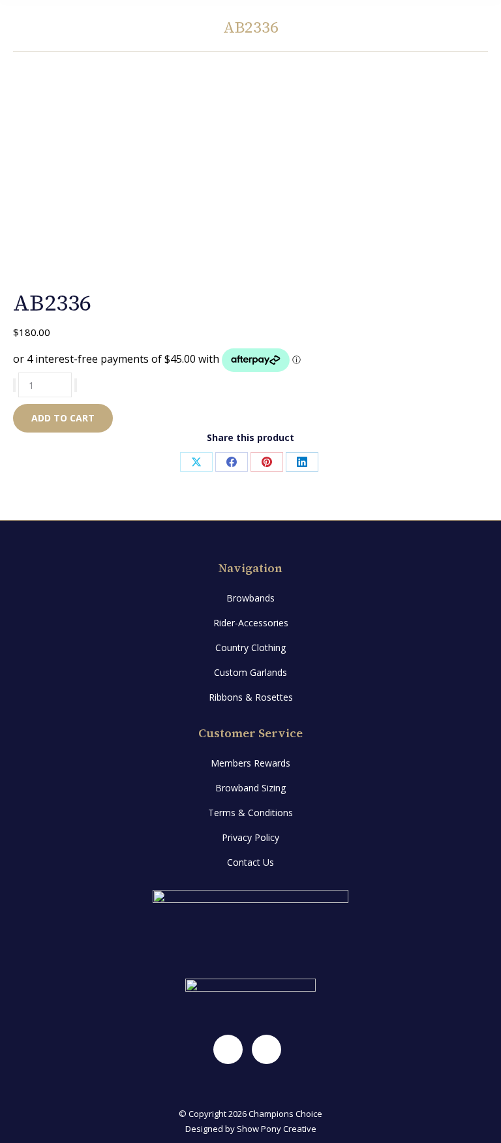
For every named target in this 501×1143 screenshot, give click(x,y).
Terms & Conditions (250, 812)
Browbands (250, 598)
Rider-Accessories (250, 623)
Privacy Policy (250, 837)
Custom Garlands (250, 672)
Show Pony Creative (276, 1129)
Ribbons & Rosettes (251, 697)
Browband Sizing (250, 788)
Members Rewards (250, 763)
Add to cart (63, 418)
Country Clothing (250, 647)
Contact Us (250, 862)
